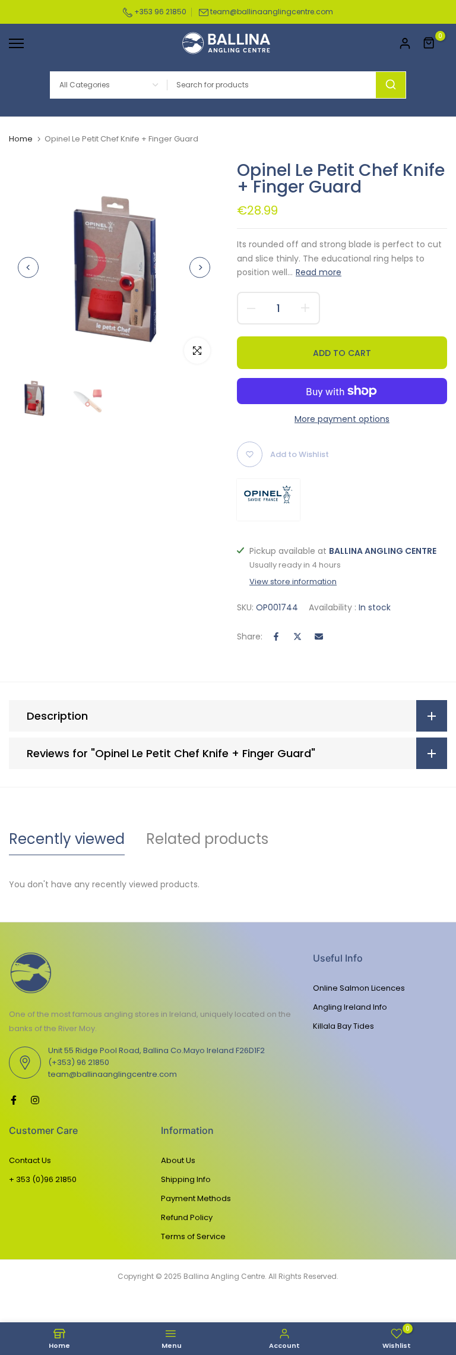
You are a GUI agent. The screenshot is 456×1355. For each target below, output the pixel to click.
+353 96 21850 (159, 12)
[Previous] (28, 267)
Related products (207, 839)
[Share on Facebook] (276, 636)
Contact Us (30, 1160)
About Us (178, 1160)
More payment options (342, 419)
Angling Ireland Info (350, 1007)
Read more (318, 272)
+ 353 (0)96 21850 (43, 1179)
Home (21, 139)
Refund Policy (187, 1217)
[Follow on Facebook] (13, 1100)
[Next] (199, 267)
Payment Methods (196, 1198)
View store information (293, 581)
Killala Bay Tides (343, 1026)
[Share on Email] (319, 636)
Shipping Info (186, 1179)
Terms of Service (193, 1236)
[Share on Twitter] (297, 636)
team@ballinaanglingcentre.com (271, 12)
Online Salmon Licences (359, 988)
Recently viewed (67, 839)
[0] (429, 43)
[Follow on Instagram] (35, 1100)
